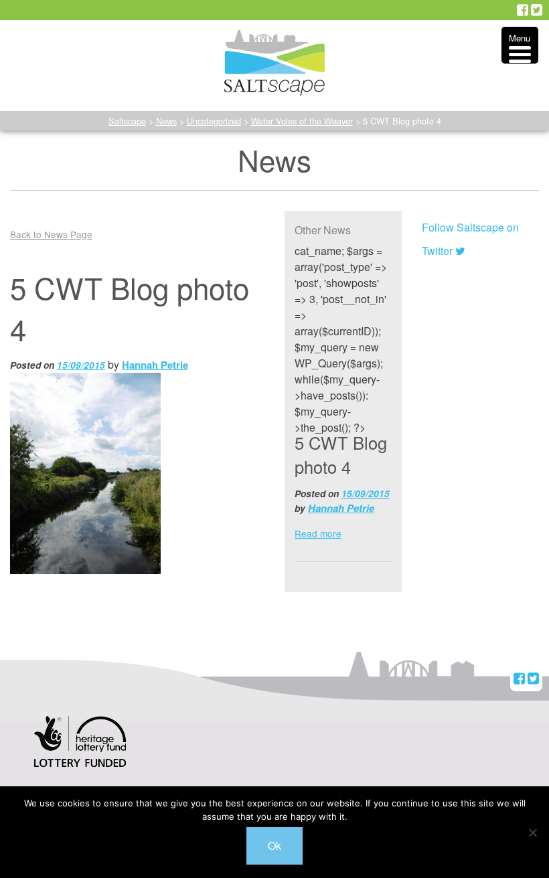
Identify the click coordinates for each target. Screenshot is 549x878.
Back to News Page (51, 234)
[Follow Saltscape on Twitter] (536, 10)
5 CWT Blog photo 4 (341, 454)
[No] (532, 832)
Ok (274, 845)
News (166, 120)
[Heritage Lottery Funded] (80, 750)
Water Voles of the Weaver (302, 120)
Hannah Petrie (155, 364)
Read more (318, 533)
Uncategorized (214, 120)
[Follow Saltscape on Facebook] (522, 10)
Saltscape (127, 120)
